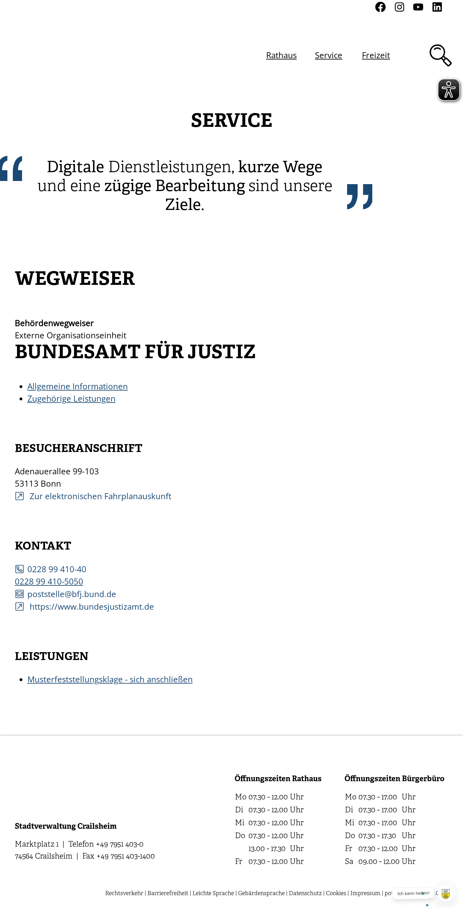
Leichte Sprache (213, 893)
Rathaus (281, 55)
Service (328, 55)
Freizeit (376, 55)
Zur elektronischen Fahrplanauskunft (99, 496)
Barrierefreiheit (167, 893)
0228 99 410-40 (56, 569)
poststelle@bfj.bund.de (71, 594)
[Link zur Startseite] (48, 55)
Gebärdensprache (261, 893)
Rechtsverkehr (124, 893)
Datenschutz (305, 893)
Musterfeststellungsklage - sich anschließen (110, 679)
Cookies (336, 893)
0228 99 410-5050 (49, 581)
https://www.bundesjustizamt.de (90, 606)
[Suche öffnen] (441, 55)
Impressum (365, 893)
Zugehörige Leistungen (71, 398)
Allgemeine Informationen (77, 386)
